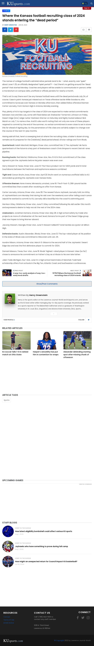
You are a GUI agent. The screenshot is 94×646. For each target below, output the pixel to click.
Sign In (86, 8)
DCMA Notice (8, 623)
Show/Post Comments (47, 284)
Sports (6, 400)
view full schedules (85, 484)
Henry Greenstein (10, 25)
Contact (6, 617)
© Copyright (59, 640)
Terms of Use (8, 620)
